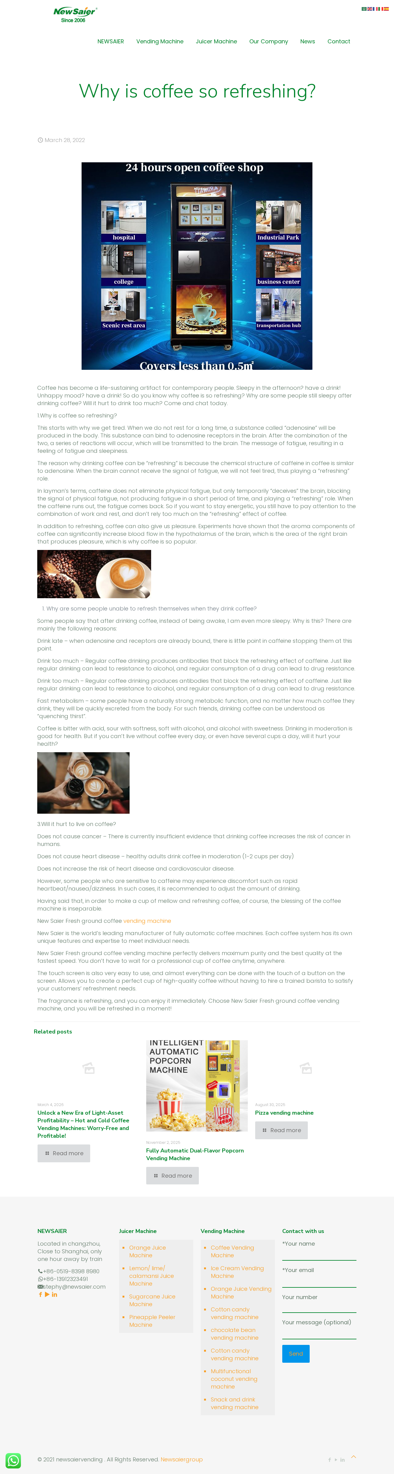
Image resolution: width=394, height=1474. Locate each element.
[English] (370, 8)
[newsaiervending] (75, 14)
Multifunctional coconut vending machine (234, 1378)
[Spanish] (386, 8)
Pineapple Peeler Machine (152, 1321)
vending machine (147, 921)
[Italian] (381, 8)
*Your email (298, 1270)
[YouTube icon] (336, 1459)
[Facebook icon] (329, 1459)
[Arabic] (364, 8)
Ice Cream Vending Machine (237, 1272)
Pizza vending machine (284, 1112)
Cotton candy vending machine (235, 1313)
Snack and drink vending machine (235, 1403)
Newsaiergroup (182, 1459)
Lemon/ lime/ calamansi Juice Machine (151, 1275)
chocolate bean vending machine (235, 1334)
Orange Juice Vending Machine (241, 1292)
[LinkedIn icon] (342, 1459)
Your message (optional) (317, 1322)
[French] (375, 8)
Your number (300, 1297)
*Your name (298, 1243)
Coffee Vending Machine (232, 1251)
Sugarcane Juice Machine (152, 1300)
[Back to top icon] (353, 1456)
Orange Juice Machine (147, 1251)
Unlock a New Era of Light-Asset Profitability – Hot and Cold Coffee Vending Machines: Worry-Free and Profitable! (83, 1124)
